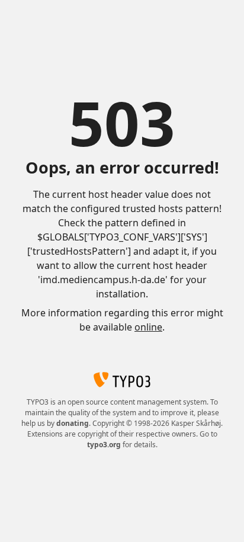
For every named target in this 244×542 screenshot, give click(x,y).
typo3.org (104, 445)
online (148, 326)
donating (72, 423)
